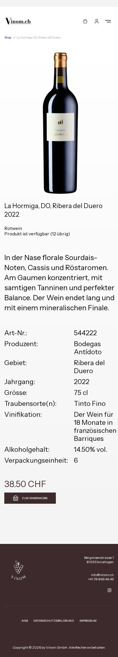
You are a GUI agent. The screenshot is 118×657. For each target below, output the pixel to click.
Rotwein (13, 228)
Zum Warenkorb (34, 498)
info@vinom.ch (102, 575)
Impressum (88, 621)
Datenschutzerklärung (54, 621)
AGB (24, 621)
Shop (7, 37)
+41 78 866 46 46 (101, 579)
